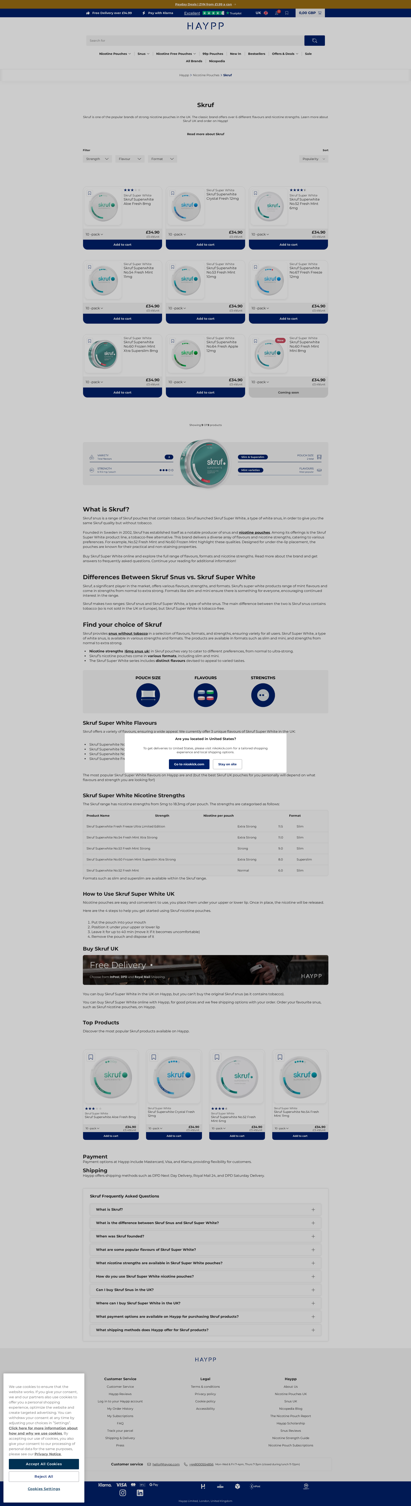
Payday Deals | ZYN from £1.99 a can (203, 4)
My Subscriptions (120, 1416)
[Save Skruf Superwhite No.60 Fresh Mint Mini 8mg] (255, 341)
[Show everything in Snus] (148, 54)
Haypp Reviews (120, 1394)
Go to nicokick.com (189, 764)
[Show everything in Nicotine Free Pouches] (195, 54)
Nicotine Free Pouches (174, 54)
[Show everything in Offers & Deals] (297, 54)
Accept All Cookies (44, 1464)
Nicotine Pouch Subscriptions (290, 1445)
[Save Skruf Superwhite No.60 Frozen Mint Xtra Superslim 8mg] (90, 341)
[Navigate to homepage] (205, 1357)
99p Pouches (213, 54)
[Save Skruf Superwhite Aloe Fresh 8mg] (90, 193)
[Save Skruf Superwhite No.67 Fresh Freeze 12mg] (255, 267)
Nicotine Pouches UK (291, 1394)
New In (235, 54)
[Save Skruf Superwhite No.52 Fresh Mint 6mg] (255, 193)
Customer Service (120, 1379)
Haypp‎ (184, 75)
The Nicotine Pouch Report (290, 1416)
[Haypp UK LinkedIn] (140, 1493)
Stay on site (227, 764)
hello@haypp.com (166, 1464)
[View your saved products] (287, 13)
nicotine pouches (254, 532)
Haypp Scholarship (291, 1423)
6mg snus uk (137, 651)
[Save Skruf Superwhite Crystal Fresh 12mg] (172, 193)
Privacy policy (205, 1394)
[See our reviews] (213, 13)
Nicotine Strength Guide (290, 1438)
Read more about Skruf (205, 134)
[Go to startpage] (205, 26)
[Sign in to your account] (276, 13)
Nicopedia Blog (290, 1409)
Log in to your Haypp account (120, 1401)
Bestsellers (256, 54)
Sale (308, 54)
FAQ (120, 1423)
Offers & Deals (283, 54)
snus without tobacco (128, 633)
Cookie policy (205, 1401)
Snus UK (290, 1401)
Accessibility (205, 1409)
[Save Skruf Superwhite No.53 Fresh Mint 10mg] (172, 267)
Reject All (44, 1476)
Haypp (291, 1379)
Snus (141, 54)
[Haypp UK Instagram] (122, 1493)
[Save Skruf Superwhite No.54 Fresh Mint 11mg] (90, 267)
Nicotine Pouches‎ (206, 75)
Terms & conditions (205, 1387)
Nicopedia (217, 61)
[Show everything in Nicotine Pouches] (130, 54)
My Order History (120, 1409)
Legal (205, 1379)
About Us (291, 1387)
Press (120, 1445)
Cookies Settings (44, 1489)
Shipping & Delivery (120, 1438)
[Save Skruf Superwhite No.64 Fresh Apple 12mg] (172, 341)
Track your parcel (120, 1431)
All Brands (194, 61)
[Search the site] (314, 40)
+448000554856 (201, 1464)
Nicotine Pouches (113, 54)
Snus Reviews (290, 1431)
